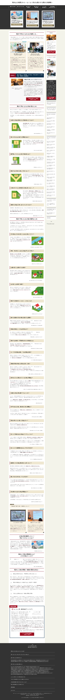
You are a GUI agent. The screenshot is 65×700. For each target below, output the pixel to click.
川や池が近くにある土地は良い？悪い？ (36, 247)
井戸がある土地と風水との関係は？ (51, 174)
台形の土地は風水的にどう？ (38, 133)
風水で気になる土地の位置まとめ (51, 138)
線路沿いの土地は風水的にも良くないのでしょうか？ (51, 189)
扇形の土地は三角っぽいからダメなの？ (51, 133)
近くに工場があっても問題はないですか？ (36, 444)
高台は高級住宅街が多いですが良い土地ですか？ (51, 168)
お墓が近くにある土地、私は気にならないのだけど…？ (51, 147)
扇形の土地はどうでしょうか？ (37, 215)
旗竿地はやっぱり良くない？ (38, 167)
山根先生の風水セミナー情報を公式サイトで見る (33, 99)
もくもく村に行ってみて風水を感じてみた (51, 200)
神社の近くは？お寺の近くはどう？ (37, 263)
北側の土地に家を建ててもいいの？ (51, 171)
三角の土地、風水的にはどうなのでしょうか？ (51, 127)
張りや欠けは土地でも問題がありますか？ (51, 121)
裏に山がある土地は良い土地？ (37, 297)
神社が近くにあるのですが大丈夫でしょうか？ (51, 144)
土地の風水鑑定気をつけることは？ (52, 7)
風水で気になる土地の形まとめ (51, 115)
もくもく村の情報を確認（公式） (51, 98)
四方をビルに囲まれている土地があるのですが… (51, 180)
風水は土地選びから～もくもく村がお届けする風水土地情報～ (32, 697)
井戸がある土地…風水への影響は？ (37, 416)
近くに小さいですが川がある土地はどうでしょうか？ (51, 142)
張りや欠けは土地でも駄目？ (38, 150)
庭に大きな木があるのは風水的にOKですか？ (51, 192)
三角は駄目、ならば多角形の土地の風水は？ (51, 130)
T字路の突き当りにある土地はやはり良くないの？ (51, 162)
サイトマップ (13, 690)
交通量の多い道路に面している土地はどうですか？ (51, 156)
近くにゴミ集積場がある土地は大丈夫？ (36, 459)
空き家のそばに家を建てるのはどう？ (36, 501)
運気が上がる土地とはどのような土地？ (51, 104)
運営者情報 (13, 687)
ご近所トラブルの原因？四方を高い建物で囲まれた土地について (32, 389)
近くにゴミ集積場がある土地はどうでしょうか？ (51, 186)
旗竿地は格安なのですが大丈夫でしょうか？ (51, 124)
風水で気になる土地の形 (28, 7)
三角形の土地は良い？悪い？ (38, 184)
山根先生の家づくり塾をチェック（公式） (51, 52)
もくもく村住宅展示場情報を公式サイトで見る (27, 634)
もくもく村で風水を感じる (44, 7)
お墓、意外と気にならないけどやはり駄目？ (35, 280)
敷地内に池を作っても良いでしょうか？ (51, 153)
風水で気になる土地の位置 (36, 7)
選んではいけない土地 (20, 6)
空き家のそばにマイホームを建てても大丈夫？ (51, 195)
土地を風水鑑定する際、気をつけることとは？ (51, 210)
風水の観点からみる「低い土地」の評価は (36, 430)
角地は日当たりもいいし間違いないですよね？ (51, 159)
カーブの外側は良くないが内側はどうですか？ (51, 165)
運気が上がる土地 (12, 6)
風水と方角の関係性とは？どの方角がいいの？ (51, 213)
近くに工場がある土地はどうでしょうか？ (51, 183)
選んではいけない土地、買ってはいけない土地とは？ (51, 109)
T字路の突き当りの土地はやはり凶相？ (36, 348)
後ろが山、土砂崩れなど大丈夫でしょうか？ (51, 150)
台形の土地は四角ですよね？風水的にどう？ (51, 118)
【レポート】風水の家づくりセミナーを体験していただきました (51, 204)
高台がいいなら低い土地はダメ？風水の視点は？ (51, 177)
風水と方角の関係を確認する (38, 566)
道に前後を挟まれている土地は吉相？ (36, 325)
